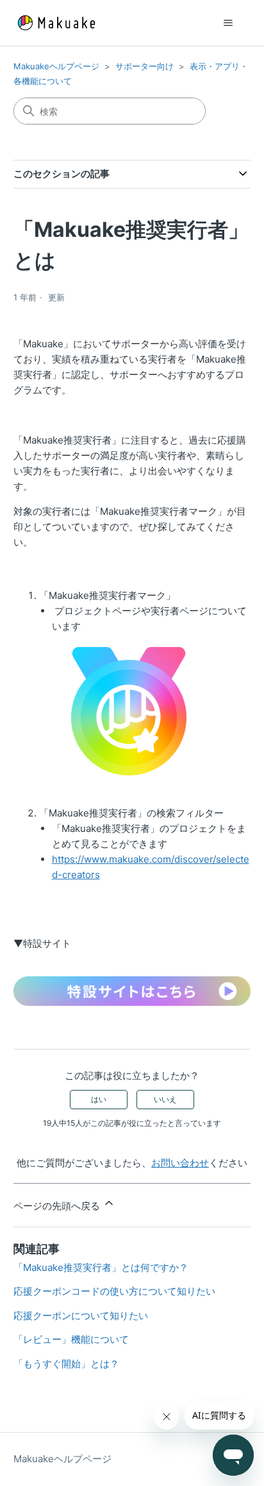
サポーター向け (144, 66)
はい (98, 1099)
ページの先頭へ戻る (58, 1206)
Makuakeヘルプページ (56, 66)
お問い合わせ (180, 1163)
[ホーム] (56, 23)
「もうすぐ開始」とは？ (66, 1364)
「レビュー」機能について (71, 1339)
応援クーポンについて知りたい (80, 1315)
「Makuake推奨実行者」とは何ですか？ (100, 1267)
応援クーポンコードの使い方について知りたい (114, 1291)
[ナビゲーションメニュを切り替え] (228, 23)
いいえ (165, 1099)
